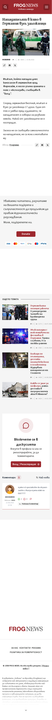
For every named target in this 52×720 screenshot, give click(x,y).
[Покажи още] (26, 710)
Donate (26, 234)
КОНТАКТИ (25, 647)
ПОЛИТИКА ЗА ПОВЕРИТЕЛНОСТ (26, 652)
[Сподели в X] (15, 65)
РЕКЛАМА (36, 647)
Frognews (14, 145)
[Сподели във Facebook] (10, 65)
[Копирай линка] (4, 65)
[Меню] (47, 7)
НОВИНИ (6, 59)
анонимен (10, 496)
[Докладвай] (31, 499)
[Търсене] (5, 7)
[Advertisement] (26, 566)
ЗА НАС (14, 647)
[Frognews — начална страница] (26, 629)
